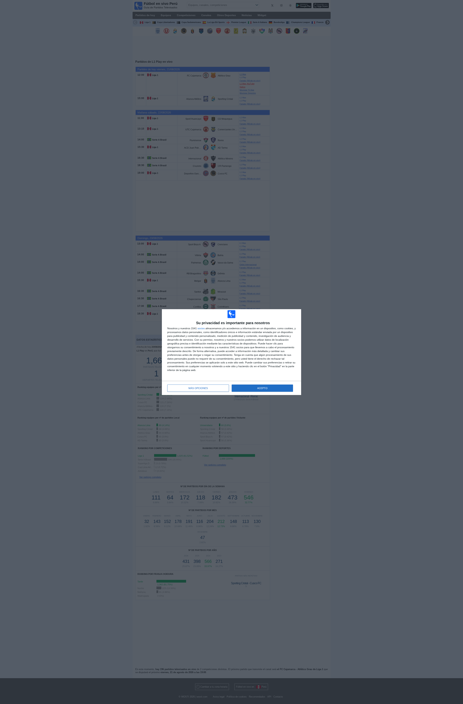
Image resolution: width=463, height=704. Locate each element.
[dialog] (231, 352)
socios (201, 328)
